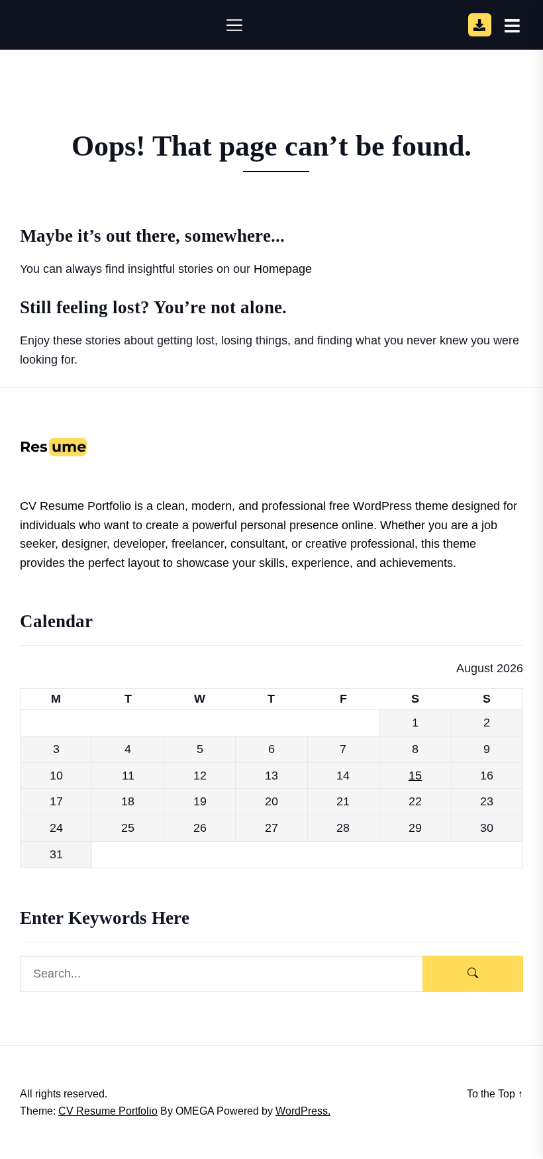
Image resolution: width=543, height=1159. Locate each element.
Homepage (283, 269)
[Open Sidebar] (512, 25)
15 (415, 775)
